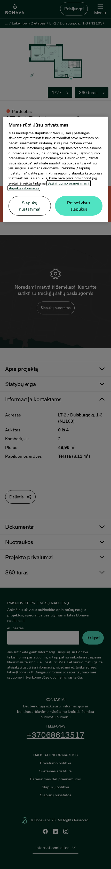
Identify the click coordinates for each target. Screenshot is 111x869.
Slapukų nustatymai (29, 206)
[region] (55, 169)
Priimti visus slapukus (78, 206)
